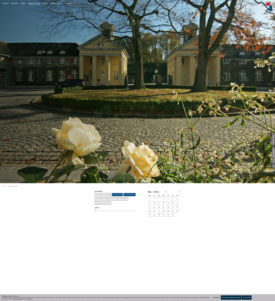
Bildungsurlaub (129, 194)
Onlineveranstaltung (103, 203)
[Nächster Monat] (179, 192)
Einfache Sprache (56, 3)
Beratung (14, 3)
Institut (45, 3)
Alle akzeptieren (247, 297)
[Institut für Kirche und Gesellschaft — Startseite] (258, 7)
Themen (23, 3)
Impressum (29, 299)
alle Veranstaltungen (103, 194)
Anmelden (68, 3)
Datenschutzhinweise (17, 299)
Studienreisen (117, 194)
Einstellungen (216, 297)
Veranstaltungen (34, 3)
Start (4, 186)
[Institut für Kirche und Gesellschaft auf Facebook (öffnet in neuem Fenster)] (273, 162)
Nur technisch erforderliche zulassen (231, 297)
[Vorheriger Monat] (172, 192)
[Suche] (75, 3)
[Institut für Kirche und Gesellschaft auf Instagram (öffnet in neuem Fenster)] (273, 165)
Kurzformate (123, 198)
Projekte (6, 3)
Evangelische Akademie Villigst (106, 198)
